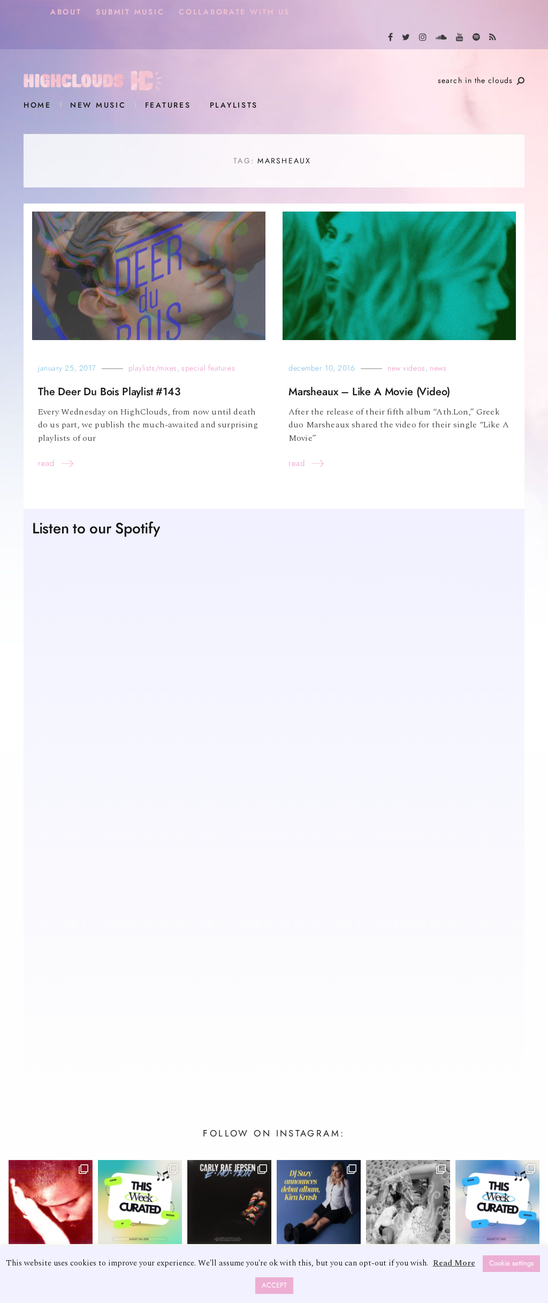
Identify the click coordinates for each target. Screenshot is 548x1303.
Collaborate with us (234, 12)
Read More (454, 1263)
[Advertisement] (274, 976)
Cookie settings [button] (511, 1263)
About (66, 12)
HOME (37, 105)
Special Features (208, 368)
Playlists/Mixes (152, 368)
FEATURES (168, 105)
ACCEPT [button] (274, 1285)
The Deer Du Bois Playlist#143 (109, 392)
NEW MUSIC (98, 105)
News (438, 368)
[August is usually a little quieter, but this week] (497, 1202)
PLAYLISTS (234, 105)
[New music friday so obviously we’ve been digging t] (140, 1202)
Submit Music (130, 12)
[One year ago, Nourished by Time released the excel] (51, 1202)
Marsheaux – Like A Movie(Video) (369, 392)
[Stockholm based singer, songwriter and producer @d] (319, 1202)
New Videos (406, 368)
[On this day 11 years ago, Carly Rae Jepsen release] (229, 1202)
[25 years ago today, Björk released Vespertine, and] (408, 1202)
